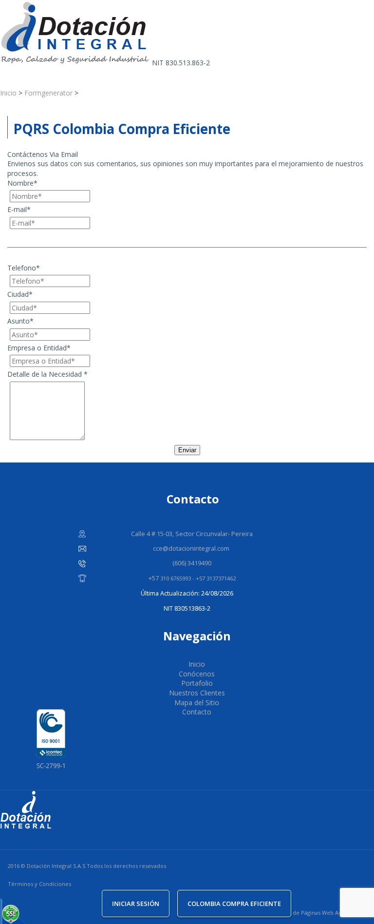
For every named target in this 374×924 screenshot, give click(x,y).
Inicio (196, 664)
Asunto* (20, 321)
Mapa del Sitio (196, 702)
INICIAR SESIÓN (135, 903)
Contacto (196, 711)
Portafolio (197, 683)
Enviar (187, 450)
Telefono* (23, 267)
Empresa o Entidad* (39, 347)
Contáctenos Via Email (42, 154)
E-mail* (19, 209)
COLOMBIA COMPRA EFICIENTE (234, 903)
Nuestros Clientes (197, 692)
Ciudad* (20, 294)
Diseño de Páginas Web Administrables (323, 912)
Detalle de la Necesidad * (47, 374)
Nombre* (22, 183)
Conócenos (197, 673)
